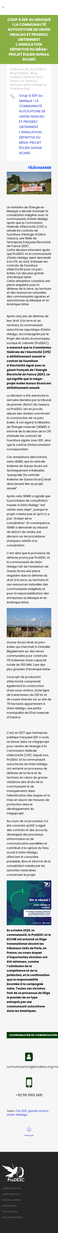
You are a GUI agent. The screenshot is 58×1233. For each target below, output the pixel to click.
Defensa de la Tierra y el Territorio (26, 79)
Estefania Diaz (20, 89)
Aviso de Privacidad (12, 1217)
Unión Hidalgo (33, 85)
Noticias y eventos (11, 1199)
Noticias (16, 85)
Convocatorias (10, 1211)
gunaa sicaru (38, 1111)
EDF (24, 1111)
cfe (17, 1111)
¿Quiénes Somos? (11, 1188)
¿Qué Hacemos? (11, 1194)
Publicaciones (9, 1205)
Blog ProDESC (19, 73)
